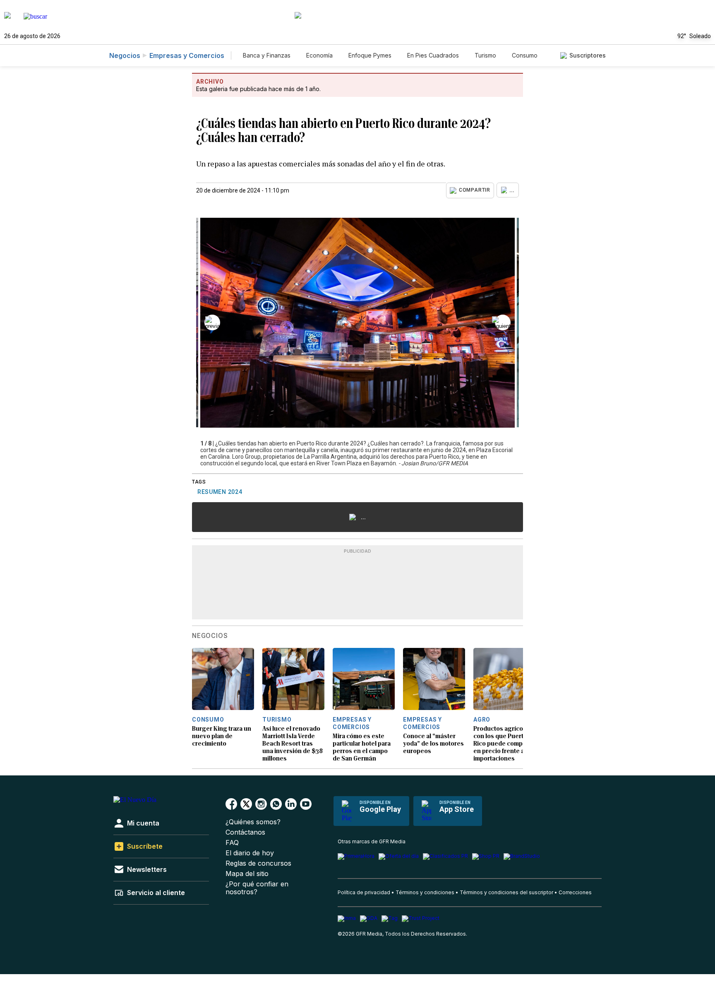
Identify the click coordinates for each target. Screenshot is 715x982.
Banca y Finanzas (266, 55)
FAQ (232, 843)
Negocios (124, 55)
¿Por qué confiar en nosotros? (257, 888)
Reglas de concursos (258, 863)
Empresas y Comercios (186, 55)
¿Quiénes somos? (253, 822)
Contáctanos (245, 832)
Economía (319, 55)
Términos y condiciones (425, 892)
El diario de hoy (250, 853)
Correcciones (575, 892)
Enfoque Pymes (369, 55)
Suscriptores (587, 55)
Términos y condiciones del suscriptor (506, 892)
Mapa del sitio (247, 874)
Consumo (524, 55)
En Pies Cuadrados (433, 55)
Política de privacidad (364, 892)
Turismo (485, 55)
